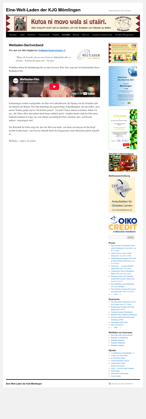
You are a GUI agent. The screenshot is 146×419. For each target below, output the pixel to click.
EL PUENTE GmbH (118, 358)
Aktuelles (13, 34)
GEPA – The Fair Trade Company (122, 368)
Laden (22, 34)
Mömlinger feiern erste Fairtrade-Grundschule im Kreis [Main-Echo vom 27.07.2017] (122, 278)
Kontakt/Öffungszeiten (124, 34)
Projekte (55, 34)
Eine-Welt (66, 34)
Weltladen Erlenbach (118, 340)
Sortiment (32, 34)
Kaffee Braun (115, 371)
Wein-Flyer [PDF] (117, 325)
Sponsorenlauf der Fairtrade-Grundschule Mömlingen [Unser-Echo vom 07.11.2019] (123, 248)
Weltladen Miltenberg (118, 343)
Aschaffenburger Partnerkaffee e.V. (123, 353)
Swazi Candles (116, 376)
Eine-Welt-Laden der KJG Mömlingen (43, 10)
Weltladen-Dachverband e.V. (52, 50)
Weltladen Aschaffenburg (119, 337)
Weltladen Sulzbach (117, 345)
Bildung (76, 34)
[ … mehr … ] (116, 294)
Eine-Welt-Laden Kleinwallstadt (121, 335)
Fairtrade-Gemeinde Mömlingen (122, 312)
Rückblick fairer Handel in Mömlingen (124, 314)
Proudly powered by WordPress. (122, 383)
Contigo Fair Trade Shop (119, 355)
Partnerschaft (43, 34)
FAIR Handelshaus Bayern (120, 360)
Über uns (85, 34)
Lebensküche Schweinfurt (119, 373)
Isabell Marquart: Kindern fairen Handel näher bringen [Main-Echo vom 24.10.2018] (124, 260)
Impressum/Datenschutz (102, 34)
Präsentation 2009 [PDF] (119, 322)
